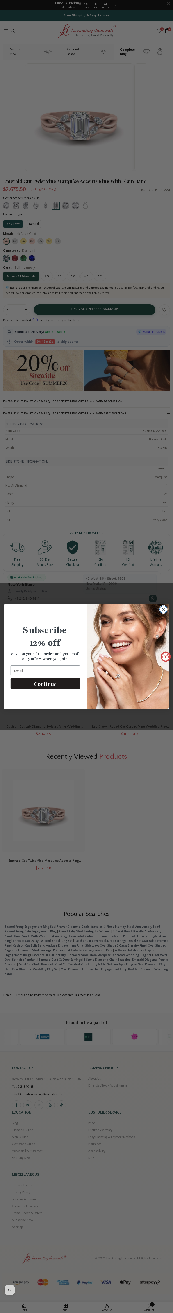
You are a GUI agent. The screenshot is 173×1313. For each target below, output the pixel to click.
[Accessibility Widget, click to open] (166, 656)
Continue (45, 683)
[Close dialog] (163, 609)
